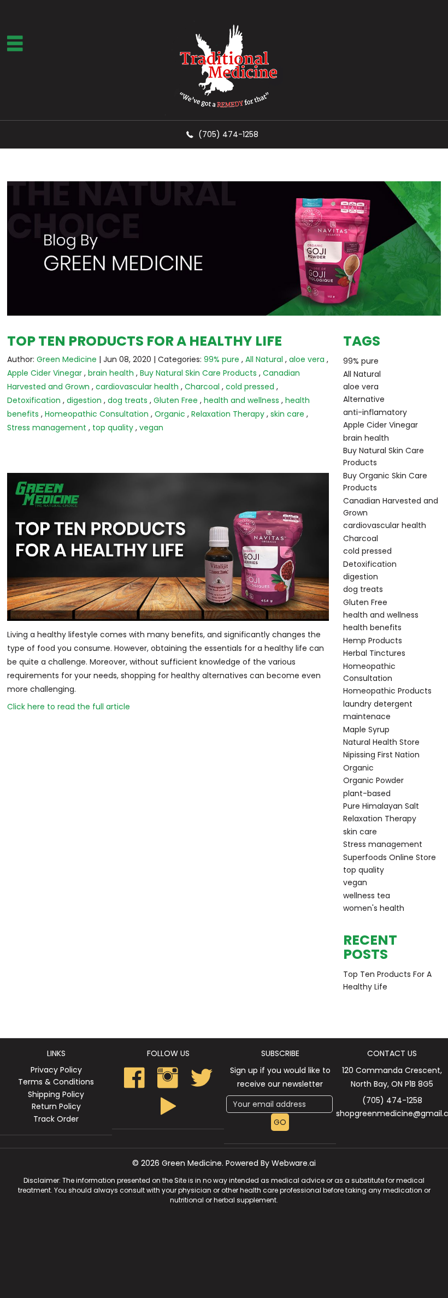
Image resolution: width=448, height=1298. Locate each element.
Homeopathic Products (387, 690)
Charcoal (202, 386)
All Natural (264, 359)
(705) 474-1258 (228, 134)
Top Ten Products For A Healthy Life (144, 341)
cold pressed (250, 386)
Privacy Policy (56, 1069)
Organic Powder (373, 780)
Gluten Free (176, 400)
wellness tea (366, 895)
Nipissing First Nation (381, 754)
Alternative (364, 399)
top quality (112, 427)
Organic (170, 413)
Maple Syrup (366, 729)
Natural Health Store (381, 742)
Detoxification (34, 400)
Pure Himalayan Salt (381, 806)
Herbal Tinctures (374, 653)
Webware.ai (294, 1163)
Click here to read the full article (68, 706)
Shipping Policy (56, 1094)
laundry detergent (377, 703)
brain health (111, 373)
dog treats (128, 400)
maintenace (367, 716)
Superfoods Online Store (389, 857)
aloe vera (307, 359)
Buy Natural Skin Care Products (198, 373)
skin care (287, 413)
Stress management (46, 427)
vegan (151, 427)
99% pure (221, 359)
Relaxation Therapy (227, 413)
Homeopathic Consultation (97, 413)
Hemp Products (372, 640)
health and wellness (241, 400)
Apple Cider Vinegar (44, 373)
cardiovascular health (137, 386)
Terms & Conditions (56, 1081)
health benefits (372, 627)
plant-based (367, 793)
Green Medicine (192, 1163)
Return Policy (56, 1106)
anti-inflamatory (375, 412)
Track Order (56, 1118)
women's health (373, 908)
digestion (84, 400)
